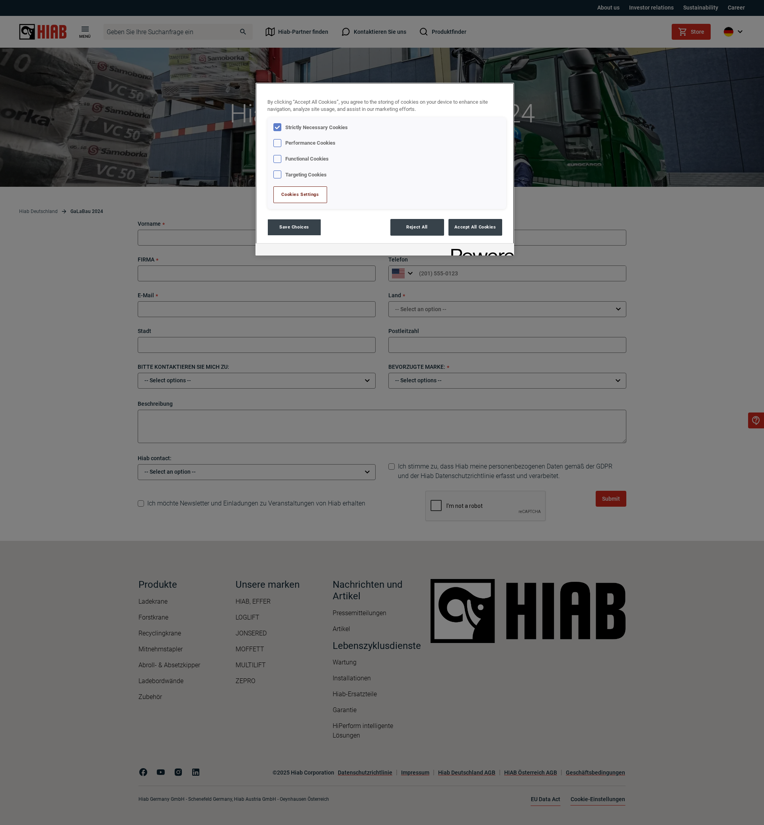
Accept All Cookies (475, 227)
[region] (384, 169)
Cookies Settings (300, 194)
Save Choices (294, 227)
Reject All (417, 227)
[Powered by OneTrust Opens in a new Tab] (480, 251)
